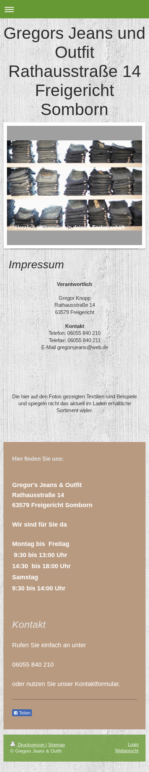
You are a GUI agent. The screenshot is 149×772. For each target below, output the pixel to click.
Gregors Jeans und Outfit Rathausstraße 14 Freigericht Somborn (74, 71)
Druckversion (31, 744)
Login (133, 744)
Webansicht (127, 750)
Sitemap (56, 744)
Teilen (24, 713)
